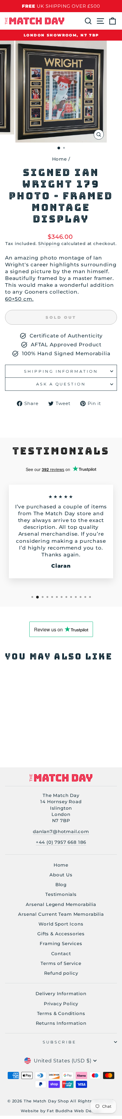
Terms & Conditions (61, 1013)
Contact (61, 953)
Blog (61, 884)
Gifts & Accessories (61, 933)
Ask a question (61, 384)
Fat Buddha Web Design (74, 1111)
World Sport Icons (60, 924)
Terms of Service (61, 963)
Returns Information (61, 1023)
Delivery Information (61, 993)
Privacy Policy (61, 1003)
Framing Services (61, 943)
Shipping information (61, 371)
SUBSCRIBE (60, 1042)
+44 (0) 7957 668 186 (61, 842)
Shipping (49, 243)
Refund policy (61, 973)
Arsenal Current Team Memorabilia (61, 914)
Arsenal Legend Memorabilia (61, 904)
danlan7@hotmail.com (61, 831)
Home (59, 159)
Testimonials (61, 894)
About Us (61, 875)
